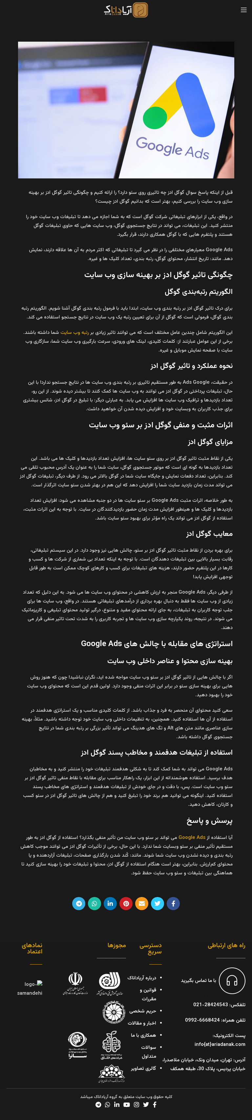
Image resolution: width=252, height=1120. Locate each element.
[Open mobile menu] (243, 9)
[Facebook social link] (173, 903)
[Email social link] (141, 903)
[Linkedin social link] (110, 903)
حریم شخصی (142, 1011)
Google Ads (191, 838)
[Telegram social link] (78, 903)
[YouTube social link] (126, 1105)
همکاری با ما (143, 1035)
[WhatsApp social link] (94, 903)
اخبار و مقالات (142, 1023)
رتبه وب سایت (74, 332)
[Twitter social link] (157, 903)
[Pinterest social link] (126, 903)
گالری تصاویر (143, 1068)
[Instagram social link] (136, 1105)
